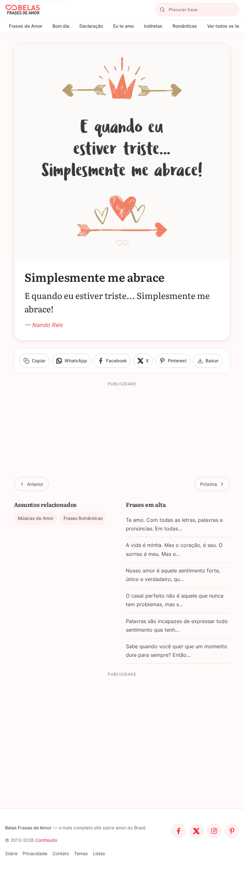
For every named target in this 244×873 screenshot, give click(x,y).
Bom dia (60, 26)
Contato (60, 853)
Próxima (208, 484)
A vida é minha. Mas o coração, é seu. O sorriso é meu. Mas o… (174, 549)
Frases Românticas (83, 518)
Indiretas (153, 26)
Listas (99, 853)
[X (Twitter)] (196, 831)
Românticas (185, 26)
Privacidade (35, 853)
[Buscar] (162, 9)
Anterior (35, 484)
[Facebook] (179, 831)
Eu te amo (123, 26)
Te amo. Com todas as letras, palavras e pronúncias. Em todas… (174, 524)
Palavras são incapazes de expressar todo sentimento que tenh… (177, 625)
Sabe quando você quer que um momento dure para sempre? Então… (176, 650)
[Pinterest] (232, 831)
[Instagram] (214, 831)
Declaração (91, 26)
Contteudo (46, 840)
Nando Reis (47, 325)
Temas (81, 853)
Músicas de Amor (35, 518)
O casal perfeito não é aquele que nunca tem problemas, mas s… (174, 600)
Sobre (11, 853)
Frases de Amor (25, 26)
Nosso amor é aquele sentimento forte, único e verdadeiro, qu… (173, 574)
